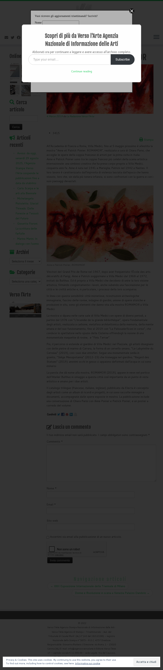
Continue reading (81, 71)
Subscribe (122, 59)
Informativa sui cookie (87, 663)
